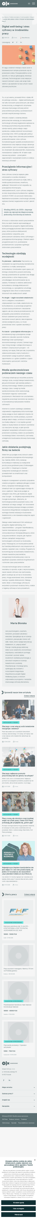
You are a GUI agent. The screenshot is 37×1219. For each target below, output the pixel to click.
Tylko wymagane (18, 1209)
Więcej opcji (19, 1214)
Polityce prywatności (27, 1197)
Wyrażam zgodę (18, 1203)
